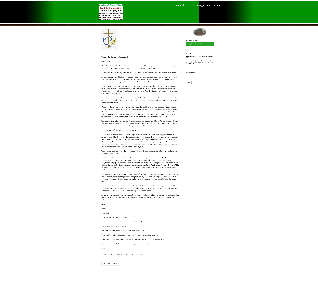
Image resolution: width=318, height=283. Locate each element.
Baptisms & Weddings (167, 25)
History (153, 25)
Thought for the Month (122, 254)
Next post (116, 263)
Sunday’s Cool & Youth (183, 25)
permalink (140, 254)
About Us (141, 25)
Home (130, 25)
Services (136, 25)
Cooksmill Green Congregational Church (196, 5)
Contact (175, 25)
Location (158, 25)
